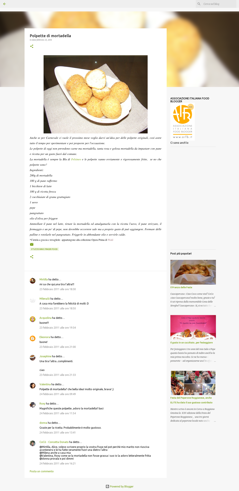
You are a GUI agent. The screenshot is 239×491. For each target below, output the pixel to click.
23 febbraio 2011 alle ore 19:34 (58, 327)
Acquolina (46, 317)
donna (43, 422)
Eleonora (45, 337)
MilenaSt (45, 298)
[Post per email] (32, 246)
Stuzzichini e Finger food (44, 249)
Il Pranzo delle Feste (181, 287)
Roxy (42, 403)
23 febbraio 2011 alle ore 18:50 (58, 308)
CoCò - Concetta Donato (54, 441)
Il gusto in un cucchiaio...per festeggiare (191, 342)
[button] (32, 46)
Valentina (45, 384)
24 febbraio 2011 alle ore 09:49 (58, 394)
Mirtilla (44, 279)
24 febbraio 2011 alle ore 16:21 (58, 463)
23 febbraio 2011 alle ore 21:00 (58, 346)
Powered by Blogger (121, 486)
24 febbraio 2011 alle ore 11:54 (58, 413)
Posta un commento (42, 471)
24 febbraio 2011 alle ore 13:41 (58, 432)
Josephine (45, 356)
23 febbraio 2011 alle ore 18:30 (58, 289)
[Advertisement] (193, 198)
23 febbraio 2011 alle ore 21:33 (58, 374)
